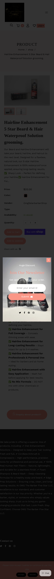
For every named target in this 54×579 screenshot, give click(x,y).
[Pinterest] (29, 312)
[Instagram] (34, 312)
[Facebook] (25, 312)
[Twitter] (20, 312)
